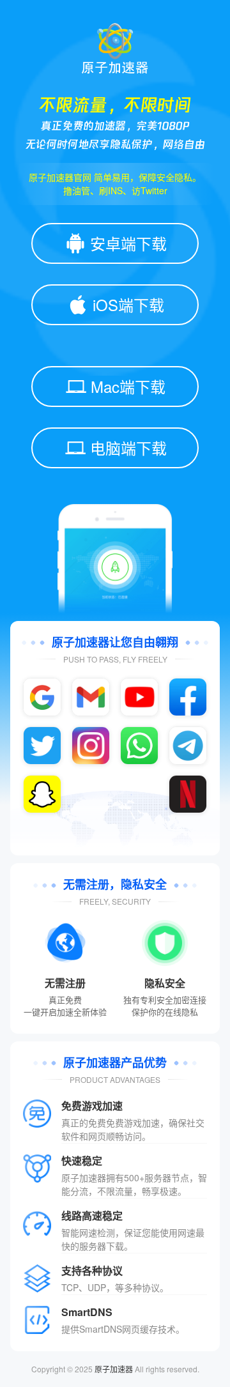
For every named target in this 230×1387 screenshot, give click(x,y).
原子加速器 (114, 1368)
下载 (115, 1245)
